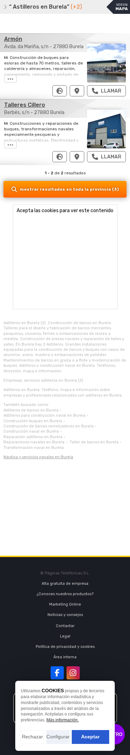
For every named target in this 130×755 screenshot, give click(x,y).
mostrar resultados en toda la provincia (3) (69, 189)
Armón (13, 39)
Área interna (65, 657)
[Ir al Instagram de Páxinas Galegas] (73, 672)
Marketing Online (65, 604)
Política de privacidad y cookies (65, 646)
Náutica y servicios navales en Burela (38, 457)
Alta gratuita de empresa (65, 583)
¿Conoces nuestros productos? (65, 594)
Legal (65, 636)
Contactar (65, 626)
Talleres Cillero (24, 105)
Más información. (62, 720)
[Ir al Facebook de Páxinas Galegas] (57, 672)
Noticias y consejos (65, 615)
